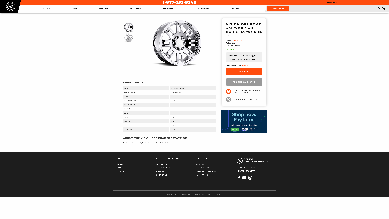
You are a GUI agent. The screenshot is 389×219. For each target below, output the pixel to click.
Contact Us (161, 175)
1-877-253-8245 (179, 2)
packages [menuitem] (103, 8)
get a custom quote (277, 8)
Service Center (163, 168)
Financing (160, 171)
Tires (118, 168)
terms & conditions (214, 194)
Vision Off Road (237, 40)
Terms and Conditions (206, 171)
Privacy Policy (202, 175)
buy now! (244, 72)
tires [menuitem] (74, 8)
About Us (200, 164)
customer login (333, 2)
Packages (120, 171)
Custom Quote (163, 164)
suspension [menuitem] (135, 8)
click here (245, 65)
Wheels (119, 164)
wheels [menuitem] (46, 8)
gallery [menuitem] (235, 8)
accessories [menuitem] (203, 8)
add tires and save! (244, 82)
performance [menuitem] (169, 8)
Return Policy (202, 168)
